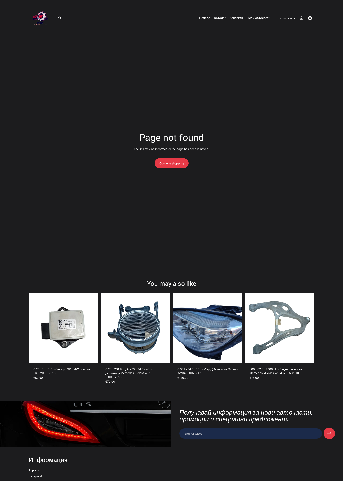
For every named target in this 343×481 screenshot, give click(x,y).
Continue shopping (171, 163)
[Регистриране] (329, 433)
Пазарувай (35, 476)
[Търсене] (59, 18)
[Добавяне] (92, 356)
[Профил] (301, 18)
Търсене (34, 470)
